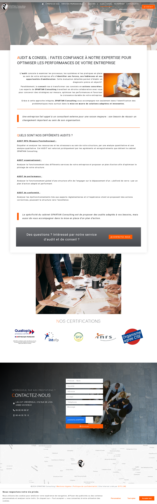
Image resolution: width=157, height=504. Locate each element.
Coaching (92, 4)
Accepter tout (146, 498)
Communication (132, 4)
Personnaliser (116, 498)
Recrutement (119, 4)
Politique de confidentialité (85, 486)
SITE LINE (122, 486)
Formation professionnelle (72, 4)
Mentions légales (64, 486)
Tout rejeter (132, 498)
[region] (78, 496)
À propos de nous (52, 4)
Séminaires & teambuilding (129, 9)
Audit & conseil (106, 4)
